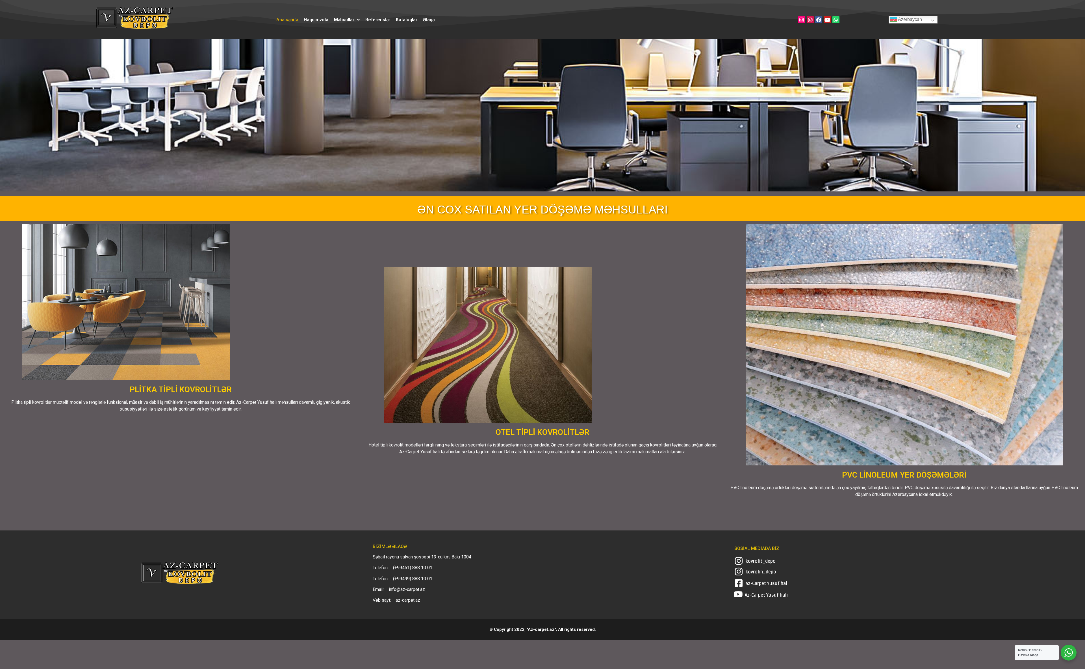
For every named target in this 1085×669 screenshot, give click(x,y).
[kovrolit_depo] (738, 560)
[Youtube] (827, 19)
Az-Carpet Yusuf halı (767, 583)
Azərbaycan (909, 19)
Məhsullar (344, 20)
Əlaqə (429, 20)
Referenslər (377, 20)
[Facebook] (818, 19)
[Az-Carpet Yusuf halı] (738, 583)
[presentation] (8, 117)
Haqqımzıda (316, 20)
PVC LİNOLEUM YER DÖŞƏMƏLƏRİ (904, 475)
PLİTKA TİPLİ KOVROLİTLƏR (181, 389)
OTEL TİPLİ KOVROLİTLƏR (542, 432)
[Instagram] (801, 19)
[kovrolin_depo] (738, 571)
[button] (347, 20)
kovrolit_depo (761, 561)
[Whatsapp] (835, 19)
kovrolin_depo (761, 572)
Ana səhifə (287, 20)
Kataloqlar (406, 20)
